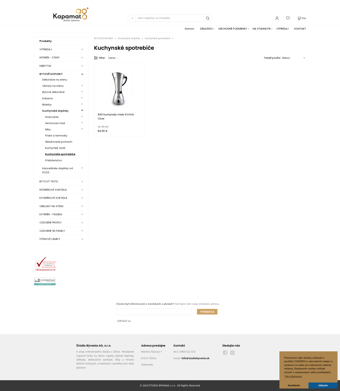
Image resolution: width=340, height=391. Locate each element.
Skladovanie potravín (58, 142)
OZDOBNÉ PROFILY (50, 222)
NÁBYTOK (45, 66)
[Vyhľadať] (132, 18)
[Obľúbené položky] (288, 18)
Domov (189, 28)
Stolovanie (52, 117)
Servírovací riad (55, 123)
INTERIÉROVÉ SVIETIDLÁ (53, 190)
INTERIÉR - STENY (49, 57)
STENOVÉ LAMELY (49, 239)
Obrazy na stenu (53, 86)
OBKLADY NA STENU (51, 206)
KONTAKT (300, 28)
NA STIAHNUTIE (262, 28)
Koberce (47, 98)
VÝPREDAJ (282, 28)
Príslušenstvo (53, 160)
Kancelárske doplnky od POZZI (57, 170)
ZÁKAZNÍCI (206, 28)
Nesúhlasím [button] (294, 385)
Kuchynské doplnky (55, 111)
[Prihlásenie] (277, 18)
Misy (48, 129)
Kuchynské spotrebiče (60, 154)
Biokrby (47, 104)
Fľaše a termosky (56, 135)
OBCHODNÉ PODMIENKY (232, 28)
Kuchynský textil (55, 148)
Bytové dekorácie (53, 92)
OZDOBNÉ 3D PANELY (52, 231)
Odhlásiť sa (124, 320)
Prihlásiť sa (207, 311)
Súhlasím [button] (323, 385)
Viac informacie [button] (293, 376)
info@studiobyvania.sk (195, 358)
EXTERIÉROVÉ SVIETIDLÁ (53, 198)
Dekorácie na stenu (54, 79)
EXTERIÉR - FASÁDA (50, 214)
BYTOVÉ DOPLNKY (51, 74)
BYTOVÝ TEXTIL (48, 181)
